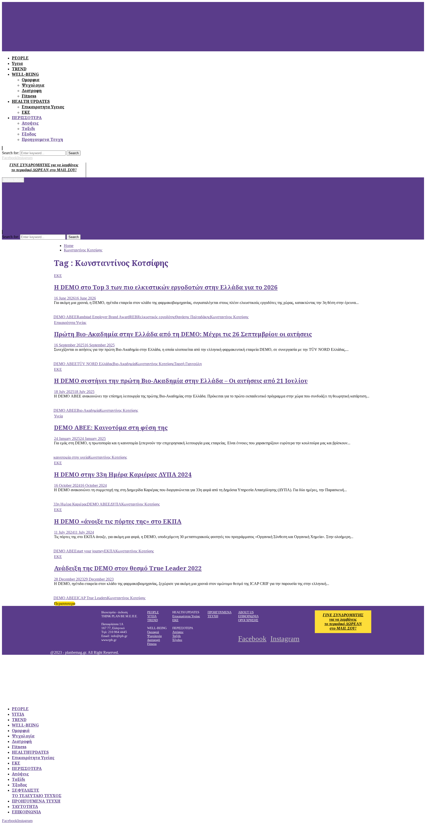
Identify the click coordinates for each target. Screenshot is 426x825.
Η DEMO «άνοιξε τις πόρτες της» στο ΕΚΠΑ (117, 521)
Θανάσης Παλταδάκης (192, 317)
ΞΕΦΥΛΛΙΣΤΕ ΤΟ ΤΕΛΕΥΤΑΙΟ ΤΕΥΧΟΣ (36, 793)
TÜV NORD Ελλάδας (95, 364)
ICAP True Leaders (92, 598)
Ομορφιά (153, 632)
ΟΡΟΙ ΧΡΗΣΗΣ (248, 620)
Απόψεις (177, 632)
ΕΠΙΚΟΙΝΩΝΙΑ (248, 616)
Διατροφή (153, 640)
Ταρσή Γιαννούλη (188, 364)
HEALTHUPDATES (30, 752)
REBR (134, 317)
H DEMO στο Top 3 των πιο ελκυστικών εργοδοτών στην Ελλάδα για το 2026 (166, 287)
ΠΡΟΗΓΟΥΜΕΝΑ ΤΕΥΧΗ (36, 801)
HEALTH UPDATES (31, 101)
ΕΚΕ (26, 112)
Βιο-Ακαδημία (124, 364)
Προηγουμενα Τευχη (42, 139)
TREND (152, 620)
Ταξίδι (176, 636)
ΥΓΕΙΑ (152, 616)
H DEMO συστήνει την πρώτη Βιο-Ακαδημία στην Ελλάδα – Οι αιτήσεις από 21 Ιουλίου (181, 380)
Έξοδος (177, 640)
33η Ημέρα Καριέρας (70, 504)
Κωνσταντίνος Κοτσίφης (229, 317)
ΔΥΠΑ (115, 504)
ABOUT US (246, 612)
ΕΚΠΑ (109, 551)
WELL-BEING (25, 725)
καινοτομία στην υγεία (71, 457)
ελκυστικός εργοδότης (157, 317)
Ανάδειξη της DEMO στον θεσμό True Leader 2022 (128, 568)
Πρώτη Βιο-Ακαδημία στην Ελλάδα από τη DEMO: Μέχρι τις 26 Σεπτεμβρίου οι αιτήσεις (183, 334)
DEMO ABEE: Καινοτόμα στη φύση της (111, 427)
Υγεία (58, 416)
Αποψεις (30, 123)
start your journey (90, 551)
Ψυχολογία (154, 636)
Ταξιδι (28, 128)
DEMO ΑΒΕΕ (65, 364)
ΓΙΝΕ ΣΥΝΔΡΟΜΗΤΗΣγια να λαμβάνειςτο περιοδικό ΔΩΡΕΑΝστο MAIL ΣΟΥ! (343, 621)
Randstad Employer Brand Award (103, 317)
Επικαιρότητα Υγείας (70, 322)
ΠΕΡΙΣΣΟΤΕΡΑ (27, 117)
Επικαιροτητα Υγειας (43, 107)
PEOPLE (153, 612)
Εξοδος (29, 134)
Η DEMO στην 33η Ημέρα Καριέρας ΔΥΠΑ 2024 (123, 474)
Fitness (29, 96)
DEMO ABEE (65, 317)
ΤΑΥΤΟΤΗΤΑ (25, 806)
